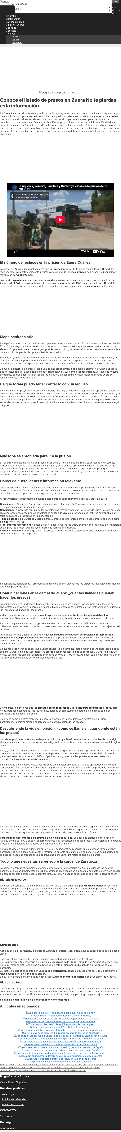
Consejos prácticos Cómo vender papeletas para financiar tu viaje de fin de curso (60, 1038)
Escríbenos (6, 1116)
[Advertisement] (60, 67)
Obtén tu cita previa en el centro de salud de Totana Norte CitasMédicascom (43, 1070)
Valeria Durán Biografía (13, 1082)
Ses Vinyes (21, 3)
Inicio (114, 7)
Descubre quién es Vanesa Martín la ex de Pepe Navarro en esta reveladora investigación (50, 1067)
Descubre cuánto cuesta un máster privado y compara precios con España (60, 1050)
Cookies (15, 36)
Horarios (5, 1064)
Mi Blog (116, 10)
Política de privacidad (14, 1099)
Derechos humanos (27, 1064)
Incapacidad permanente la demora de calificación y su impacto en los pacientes (60, 1055)
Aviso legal (8, 1094)
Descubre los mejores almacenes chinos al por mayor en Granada (60, 1021)
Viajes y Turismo (15, 24)
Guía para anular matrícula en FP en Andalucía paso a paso (60, 1027)
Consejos (11, 27)
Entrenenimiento (15, 21)
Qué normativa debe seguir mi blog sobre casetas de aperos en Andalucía (60, 1032)
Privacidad (17, 42)
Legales (15, 39)
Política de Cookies (13, 1104)
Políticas (10, 33)
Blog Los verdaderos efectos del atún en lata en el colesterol (60, 1061)
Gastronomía (13, 18)
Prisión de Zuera (84, 1064)
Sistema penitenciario (106, 1064)
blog (12, 1064)
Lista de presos (64, 1064)
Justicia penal (47, 1064)
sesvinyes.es (7, 1128)
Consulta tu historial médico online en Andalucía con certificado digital (60, 1044)
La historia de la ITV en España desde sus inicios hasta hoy (60, 1015)
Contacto (11, 30)
